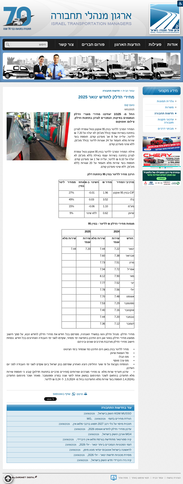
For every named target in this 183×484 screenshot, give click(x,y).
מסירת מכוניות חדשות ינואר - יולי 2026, (102, 454)
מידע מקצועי (168, 91)
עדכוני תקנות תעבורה (166, 121)
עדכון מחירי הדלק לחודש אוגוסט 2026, (102, 429)
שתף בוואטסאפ (61, 393)
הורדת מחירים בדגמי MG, (109, 418)
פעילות (155, 44)
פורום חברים (93, 44)
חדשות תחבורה (111, 90)
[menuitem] (173, 44)
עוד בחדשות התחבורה (116, 407)
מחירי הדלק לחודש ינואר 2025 (106, 97)
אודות (172, 44)
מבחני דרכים (166, 128)
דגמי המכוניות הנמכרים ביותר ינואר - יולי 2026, (98, 444)
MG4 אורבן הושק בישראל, (109, 434)
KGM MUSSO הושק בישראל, (107, 413)
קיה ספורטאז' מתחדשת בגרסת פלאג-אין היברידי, (97, 439)
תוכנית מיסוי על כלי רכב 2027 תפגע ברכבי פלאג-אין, (95, 423)
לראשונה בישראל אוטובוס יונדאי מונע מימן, (100, 449)
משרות (169, 107)
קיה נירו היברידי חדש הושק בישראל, (104, 460)
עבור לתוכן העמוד (91, 3)
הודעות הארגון (127, 44)
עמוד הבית (128, 90)
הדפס (80, 394)
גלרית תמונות (165, 101)
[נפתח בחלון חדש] (114, 477)
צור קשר (66, 44)
